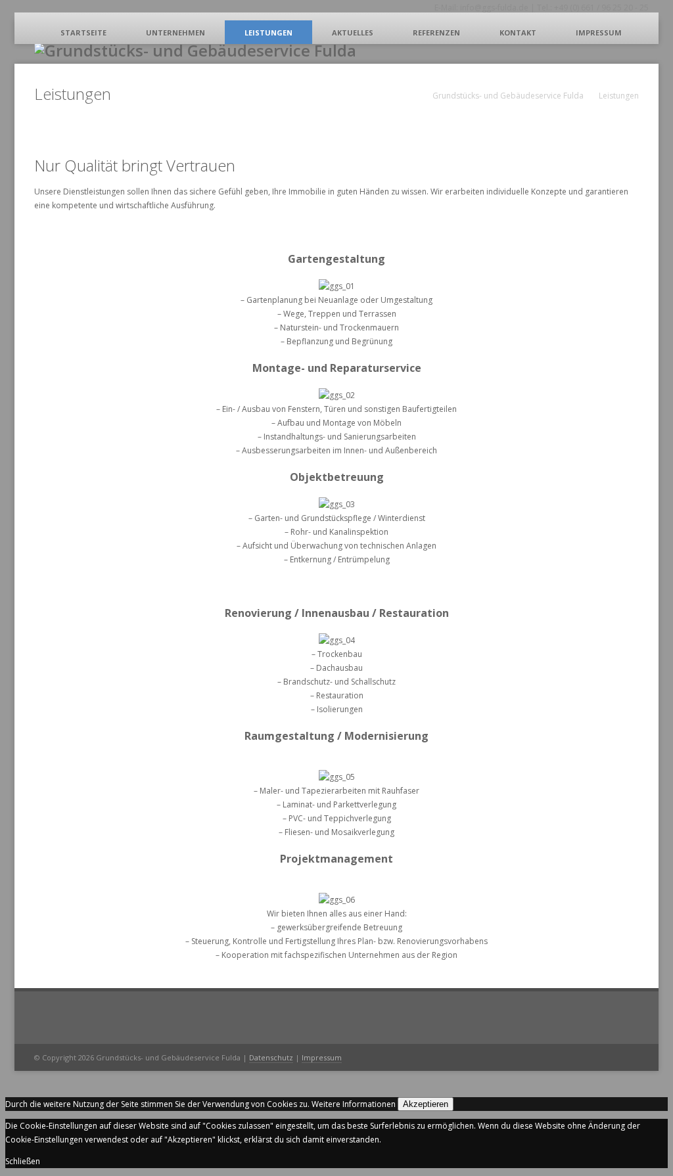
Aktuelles (352, 32)
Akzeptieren (425, 1104)
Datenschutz (271, 1057)
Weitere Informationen (354, 1104)
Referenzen (436, 32)
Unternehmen (175, 32)
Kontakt (517, 32)
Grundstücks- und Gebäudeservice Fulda (508, 95)
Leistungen (268, 32)
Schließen (22, 1161)
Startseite (83, 32)
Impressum (599, 32)
